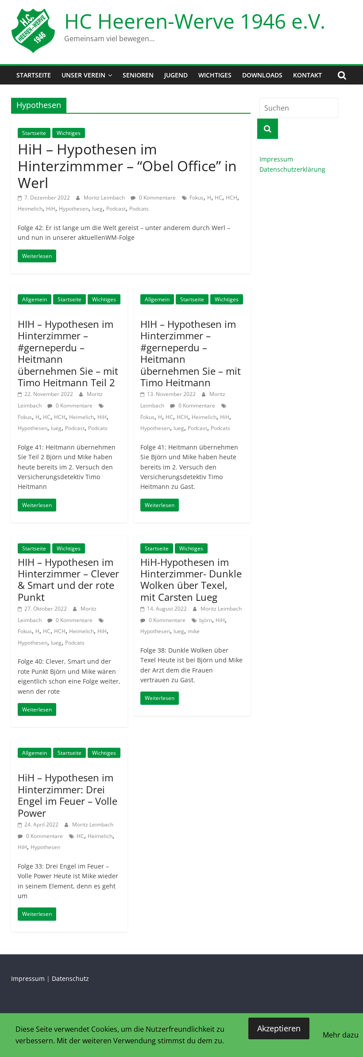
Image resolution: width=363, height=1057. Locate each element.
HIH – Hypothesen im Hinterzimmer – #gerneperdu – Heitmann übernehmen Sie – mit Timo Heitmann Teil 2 (68, 353)
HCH (231, 197)
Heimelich (30, 208)
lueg (97, 208)
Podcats (139, 208)
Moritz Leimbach (105, 197)
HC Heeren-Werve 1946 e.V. (194, 21)
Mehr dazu (341, 1035)
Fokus (196, 197)
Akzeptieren (279, 1028)
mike (194, 631)
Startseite (33, 75)
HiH (50, 208)
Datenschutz (70, 978)
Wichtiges (215, 75)
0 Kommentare (157, 197)
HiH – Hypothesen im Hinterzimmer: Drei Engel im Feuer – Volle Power (67, 795)
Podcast (116, 208)
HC (218, 197)
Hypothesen (74, 208)
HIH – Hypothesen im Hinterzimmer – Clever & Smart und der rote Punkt (68, 579)
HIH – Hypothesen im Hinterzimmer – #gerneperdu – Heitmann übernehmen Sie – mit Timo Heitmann (190, 353)
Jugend (176, 75)
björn (205, 620)
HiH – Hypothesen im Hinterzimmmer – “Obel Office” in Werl (127, 165)
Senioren (138, 75)
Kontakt (307, 75)
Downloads (262, 75)
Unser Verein (83, 75)
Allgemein (34, 299)
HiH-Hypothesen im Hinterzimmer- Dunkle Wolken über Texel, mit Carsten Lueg (191, 579)
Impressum (276, 159)
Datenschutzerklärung (292, 169)
